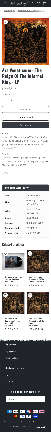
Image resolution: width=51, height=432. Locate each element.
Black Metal (32, 218)
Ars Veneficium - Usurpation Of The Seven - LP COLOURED (12, 322)
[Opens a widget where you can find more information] (39, 427)
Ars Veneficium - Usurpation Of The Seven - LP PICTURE (37, 279)
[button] (5, 4)
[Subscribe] (42, 399)
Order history (11, 358)
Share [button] (7, 173)
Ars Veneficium (33, 195)
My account (10, 351)
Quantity (6, 94)
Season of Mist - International (22, 422)
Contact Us (10, 381)
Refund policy (14, 426)
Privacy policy (41, 422)
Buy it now (25, 125)
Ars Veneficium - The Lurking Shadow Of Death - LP (13, 279)
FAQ (7, 375)
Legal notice (27, 426)
